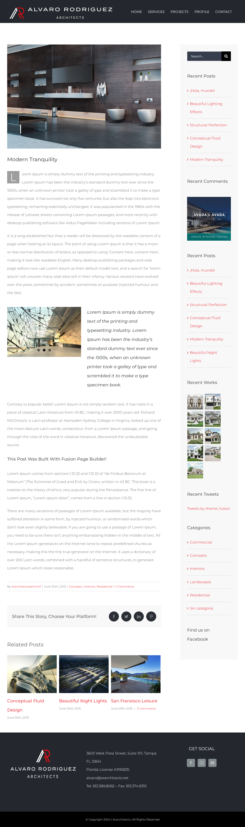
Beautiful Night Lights (24, 674)
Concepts (75, 586)
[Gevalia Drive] (195, 436)
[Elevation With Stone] (213, 436)
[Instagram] (202, 763)
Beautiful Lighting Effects (128, 674)
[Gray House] (213, 418)
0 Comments (125, 586)
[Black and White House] (195, 453)
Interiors (89, 586)
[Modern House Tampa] (213, 401)
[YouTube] (212, 763)
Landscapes (200, 582)
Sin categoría (201, 608)
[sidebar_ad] (209, 198)
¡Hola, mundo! (202, 90)
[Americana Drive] (213, 453)
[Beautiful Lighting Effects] (136, 674)
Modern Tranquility (206, 159)
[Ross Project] (195, 401)
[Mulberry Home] (195, 470)
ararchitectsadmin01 (26, 586)
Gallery (39, 674)
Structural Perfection (208, 125)
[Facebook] (191, 763)
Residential (104, 586)
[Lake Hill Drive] (195, 418)
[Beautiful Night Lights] (32, 674)
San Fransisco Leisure (76, 674)
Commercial (201, 542)
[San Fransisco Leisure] (84, 674)
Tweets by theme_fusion (208, 508)
